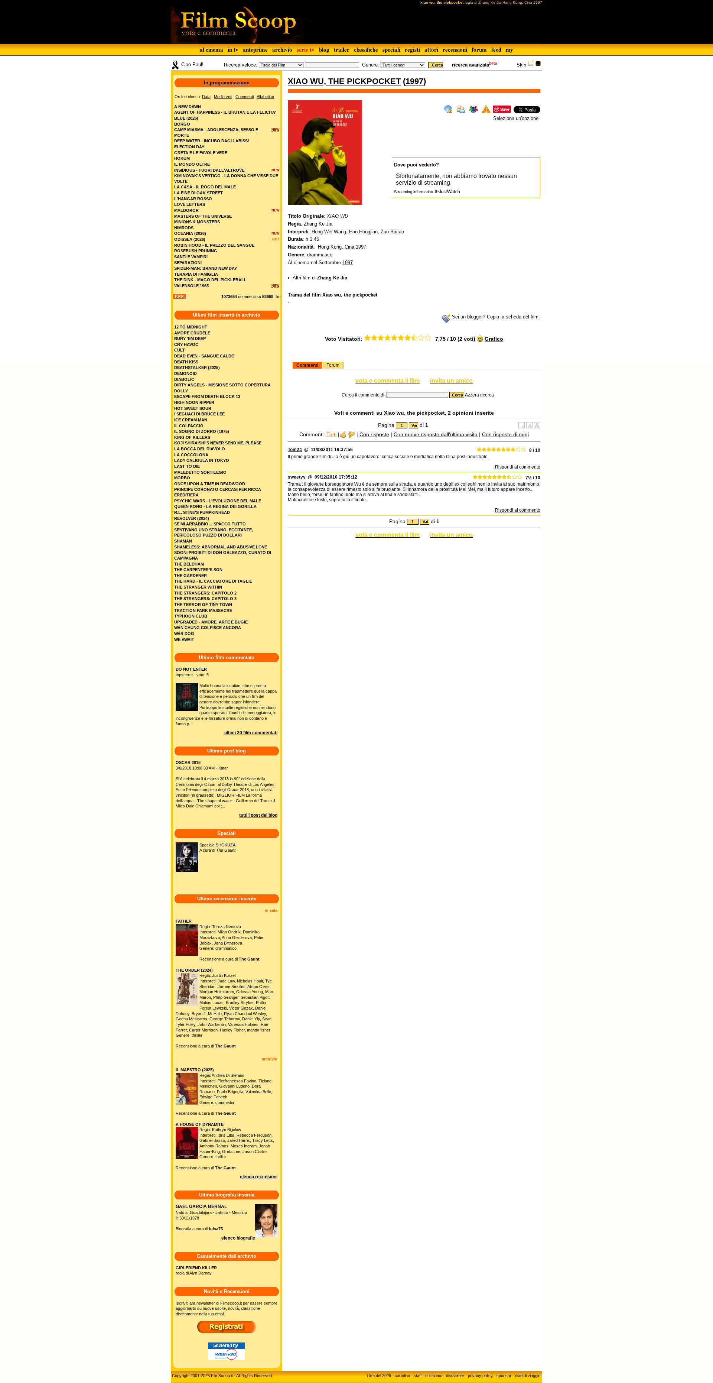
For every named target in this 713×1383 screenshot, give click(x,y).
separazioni (188, 262)
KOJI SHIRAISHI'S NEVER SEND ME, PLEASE (217, 443)
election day (189, 147)
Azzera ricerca (479, 395)
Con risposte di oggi (505, 434)
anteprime (255, 49)
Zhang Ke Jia (318, 224)
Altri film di (320, 278)
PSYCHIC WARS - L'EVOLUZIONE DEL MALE (217, 501)
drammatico (319, 255)
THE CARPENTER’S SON (198, 569)
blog (324, 49)
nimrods (183, 228)
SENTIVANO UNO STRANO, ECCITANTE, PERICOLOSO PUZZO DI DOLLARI (213, 533)
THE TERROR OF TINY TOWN (203, 604)
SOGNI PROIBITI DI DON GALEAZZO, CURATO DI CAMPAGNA (222, 555)
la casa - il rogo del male (205, 187)
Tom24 (295, 449)
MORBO (182, 478)
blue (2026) (186, 118)
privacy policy (480, 1375)
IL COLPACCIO (189, 426)
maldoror (186, 210)
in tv (233, 49)
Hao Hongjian (363, 231)
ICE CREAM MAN (190, 420)
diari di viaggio (527, 1375)
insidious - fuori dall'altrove (209, 170)
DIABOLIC (184, 379)
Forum (332, 365)
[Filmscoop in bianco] (531, 65)
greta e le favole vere (200, 152)
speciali (391, 49)
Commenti (307, 365)
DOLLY (181, 391)
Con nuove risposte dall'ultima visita (436, 434)
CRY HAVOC (186, 344)
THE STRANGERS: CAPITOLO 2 (205, 593)
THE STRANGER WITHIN (198, 587)
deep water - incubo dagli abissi (211, 141)
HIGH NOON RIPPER (194, 402)
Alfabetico (265, 96)
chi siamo (433, 1375)
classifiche (366, 49)
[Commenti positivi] (342, 434)
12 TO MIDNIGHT (190, 327)
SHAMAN (183, 541)
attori (431, 49)
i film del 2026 (379, 1375)
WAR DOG (184, 633)
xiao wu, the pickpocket (344, 81)
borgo (182, 124)
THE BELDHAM (189, 564)
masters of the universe (203, 216)
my (509, 49)
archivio (282, 49)
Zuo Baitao (392, 231)
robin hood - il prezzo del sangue (214, 245)
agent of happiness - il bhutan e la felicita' (225, 112)
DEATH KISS (186, 362)
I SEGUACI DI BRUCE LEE (199, 414)
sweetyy (297, 477)
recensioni (455, 49)
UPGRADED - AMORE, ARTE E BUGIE (211, 622)
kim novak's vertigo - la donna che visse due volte (226, 179)
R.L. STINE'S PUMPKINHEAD (202, 512)
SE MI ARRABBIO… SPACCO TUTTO (210, 524)
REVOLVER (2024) (191, 518)
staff (417, 1375)
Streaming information (414, 192)
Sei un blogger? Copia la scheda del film (495, 317)
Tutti (331, 434)
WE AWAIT (184, 639)
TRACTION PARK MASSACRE (203, 610)
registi (412, 49)
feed (496, 49)
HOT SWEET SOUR (192, 408)
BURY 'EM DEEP (190, 338)
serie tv (306, 49)
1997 (414, 81)
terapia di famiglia (196, 274)
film (277, 296)
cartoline (402, 1375)
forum (479, 49)
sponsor (504, 1375)
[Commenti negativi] (351, 434)
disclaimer (455, 1375)
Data (206, 96)
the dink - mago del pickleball (210, 280)
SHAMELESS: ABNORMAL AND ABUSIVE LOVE (220, 547)
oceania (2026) (190, 233)
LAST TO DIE (187, 466)
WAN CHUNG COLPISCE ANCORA (207, 627)
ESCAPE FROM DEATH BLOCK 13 (207, 396)
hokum (182, 158)
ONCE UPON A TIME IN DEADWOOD (209, 484)
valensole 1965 (191, 286)
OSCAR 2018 (188, 762)
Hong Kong (330, 247)
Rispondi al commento (517, 467)
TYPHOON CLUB (190, 616)
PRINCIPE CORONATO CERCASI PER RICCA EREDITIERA (217, 492)
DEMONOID (185, 373)
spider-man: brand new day (205, 268)
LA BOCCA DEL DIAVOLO (199, 449)
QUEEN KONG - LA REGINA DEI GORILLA (215, 506)
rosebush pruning (195, 251)
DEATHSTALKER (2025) (197, 367)
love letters (189, 204)
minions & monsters (197, 222)
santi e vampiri (191, 257)
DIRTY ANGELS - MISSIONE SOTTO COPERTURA (222, 385)
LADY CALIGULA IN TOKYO (201, 460)
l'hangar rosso (193, 199)
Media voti (223, 96)
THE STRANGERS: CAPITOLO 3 (205, 598)
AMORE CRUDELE (192, 333)
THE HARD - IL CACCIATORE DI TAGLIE (213, 581)
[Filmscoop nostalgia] (538, 65)
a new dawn (187, 106)
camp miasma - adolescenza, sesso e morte (216, 132)
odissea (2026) (189, 239)
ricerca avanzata (470, 65)
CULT (179, 350)
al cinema (211, 49)
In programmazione (226, 82)
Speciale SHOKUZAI (218, 845)
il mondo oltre (192, 164)
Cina (349, 247)
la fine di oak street (198, 193)
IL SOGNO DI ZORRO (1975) (201, 431)
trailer (341, 49)
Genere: (370, 65)
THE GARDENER (190, 575)
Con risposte (374, 434)
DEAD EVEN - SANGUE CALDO (204, 356)
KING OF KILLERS (192, 437)
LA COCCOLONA (191, 455)
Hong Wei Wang (329, 231)
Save (504, 109)
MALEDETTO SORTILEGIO (200, 472)
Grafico (494, 339)
